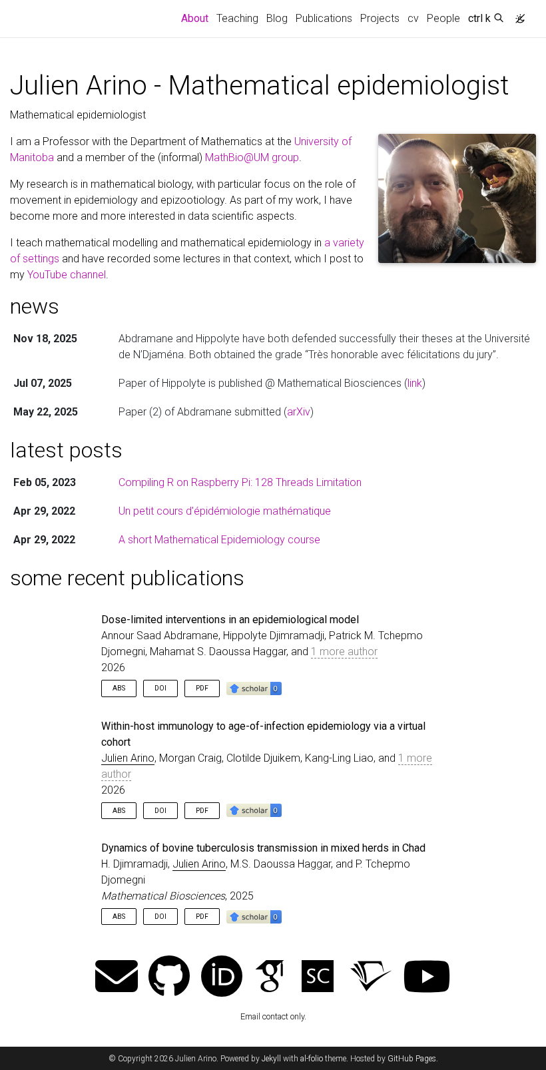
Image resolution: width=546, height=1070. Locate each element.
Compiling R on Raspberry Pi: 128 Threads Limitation (240, 482)
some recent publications (127, 578)
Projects (380, 18)
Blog (277, 18)
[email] (116, 978)
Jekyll (271, 1058)
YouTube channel (66, 274)
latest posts (66, 450)
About (196, 18)
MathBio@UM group (252, 157)
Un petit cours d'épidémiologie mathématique (225, 511)
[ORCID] (221, 978)
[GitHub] (169, 978)
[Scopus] (317, 978)
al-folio (311, 1058)
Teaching (237, 18)
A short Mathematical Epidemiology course (219, 539)
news (34, 306)
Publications (324, 18)
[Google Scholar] (270, 978)
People (443, 18)
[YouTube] (427, 978)
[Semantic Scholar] (371, 978)
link (415, 383)
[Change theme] (516, 14)
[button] (254, 687)
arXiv (298, 411)
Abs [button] (119, 688)
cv (413, 18)
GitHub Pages (412, 1058)
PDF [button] (202, 688)
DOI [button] (160, 688)
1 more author (344, 651)
